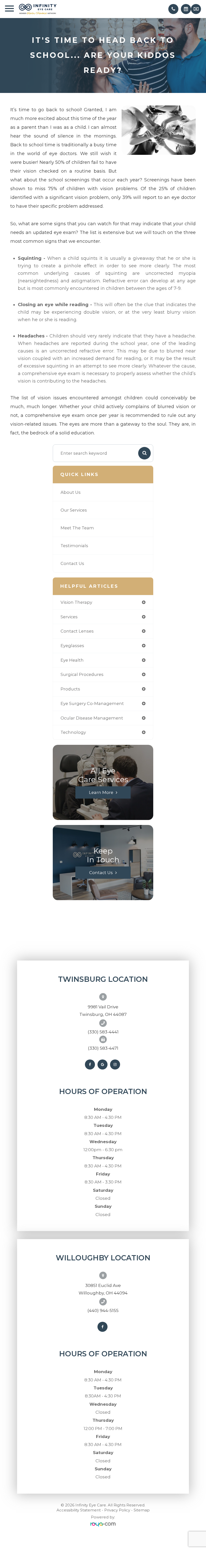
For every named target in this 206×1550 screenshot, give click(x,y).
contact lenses (77, 631)
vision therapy (76, 602)
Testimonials (74, 545)
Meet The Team (77, 527)
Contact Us (72, 563)
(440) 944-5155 (103, 1310)
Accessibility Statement (79, 1510)
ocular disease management (92, 718)
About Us (71, 492)
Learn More (101, 792)
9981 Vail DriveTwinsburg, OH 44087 (103, 1010)
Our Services (74, 510)
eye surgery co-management (92, 703)
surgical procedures (82, 674)
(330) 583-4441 (103, 1031)
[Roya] (103, 1524)
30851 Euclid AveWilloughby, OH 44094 (103, 1289)
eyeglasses (72, 645)
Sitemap (142, 1510)
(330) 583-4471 (103, 1048)
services (69, 616)
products (70, 688)
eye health (72, 660)
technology (73, 732)
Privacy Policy (117, 1510)
